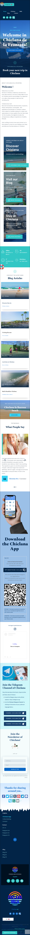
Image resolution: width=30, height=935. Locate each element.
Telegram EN (6, 830)
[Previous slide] (5, 460)
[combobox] (9, 4)
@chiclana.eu (18, 625)
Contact (5, 821)
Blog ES (5, 855)
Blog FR (5, 857)
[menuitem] (5, 11)
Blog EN (5, 852)
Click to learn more (19, 929)
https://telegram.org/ (15, 699)
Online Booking (7, 819)
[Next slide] (25, 460)
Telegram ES (5, 833)
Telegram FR (5, 835)
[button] (15, 557)
